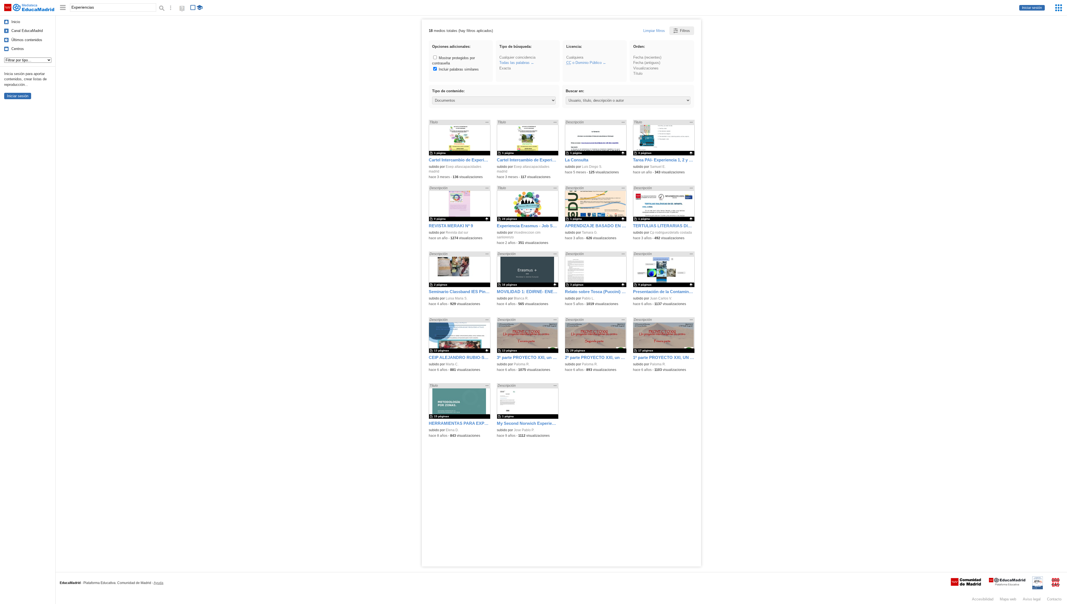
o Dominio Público (584, 63)
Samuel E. (657, 166)
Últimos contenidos (26, 40)
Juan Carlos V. (661, 298)
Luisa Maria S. (456, 298)
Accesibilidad (982, 599)
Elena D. (452, 430)
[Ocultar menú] (63, 7)
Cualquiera (574, 57)
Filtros (685, 31)
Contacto (1054, 599)
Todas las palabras (514, 63)
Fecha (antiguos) (646, 63)
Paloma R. (522, 364)
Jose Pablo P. (524, 430)
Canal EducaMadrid (27, 31)
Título (637, 73)
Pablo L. (588, 298)
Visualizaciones (646, 68)
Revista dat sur (457, 232)
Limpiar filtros (654, 31)
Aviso (1032, 599)
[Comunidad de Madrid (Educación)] (966, 584)
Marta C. (452, 364)
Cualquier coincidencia (517, 57)
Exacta (505, 68)
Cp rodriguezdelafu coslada (671, 232)
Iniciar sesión (1032, 7)
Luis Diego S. (592, 166)
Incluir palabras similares (458, 69)
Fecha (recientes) (647, 57)
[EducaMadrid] (1007, 584)
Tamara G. (589, 232)
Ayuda (158, 583)
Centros (17, 49)
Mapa (1008, 599)
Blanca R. (521, 298)
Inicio (15, 22)
